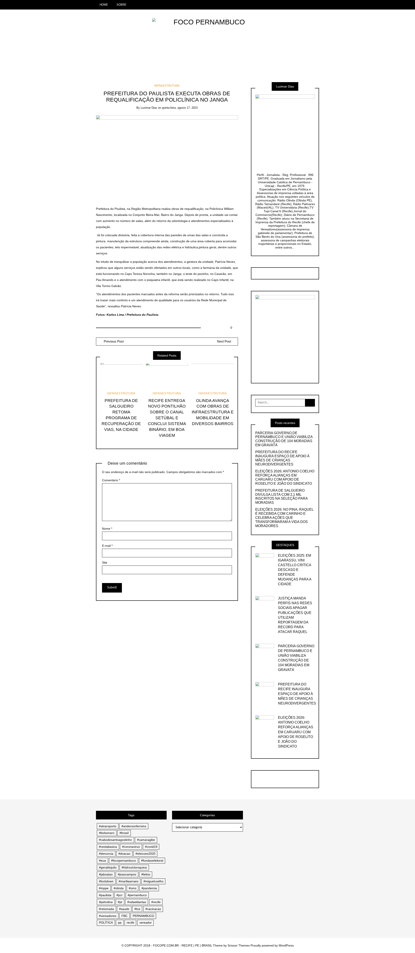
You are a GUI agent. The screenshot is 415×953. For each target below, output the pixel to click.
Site (104, 562)
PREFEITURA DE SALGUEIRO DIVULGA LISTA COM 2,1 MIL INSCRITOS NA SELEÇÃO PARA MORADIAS (281, 497)
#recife (156, 902)
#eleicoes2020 (145, 853)
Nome (107, 528)
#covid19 (151, 846)
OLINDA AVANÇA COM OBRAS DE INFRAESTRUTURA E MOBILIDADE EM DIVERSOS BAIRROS (213, 412)
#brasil (124, 833)
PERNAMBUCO (143, 916)
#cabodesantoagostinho (115, 839)
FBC (124, 916)
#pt (120, 902)
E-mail (107, 545)
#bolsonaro (106, 833)
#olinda (119, 888)
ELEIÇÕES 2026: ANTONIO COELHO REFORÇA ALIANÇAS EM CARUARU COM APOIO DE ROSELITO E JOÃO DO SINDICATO (284, 477)
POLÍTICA (106, 922)
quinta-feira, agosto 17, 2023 (180, 107)
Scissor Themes (239, 945)
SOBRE (121, 4)
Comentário (111, 480)
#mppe (104, 888)
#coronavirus (131, 846)
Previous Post (113, 341)
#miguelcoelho (153, 881)
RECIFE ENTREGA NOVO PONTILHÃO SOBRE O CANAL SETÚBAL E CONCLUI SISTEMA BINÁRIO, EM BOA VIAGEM (167, 418)
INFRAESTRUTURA (167, 85)
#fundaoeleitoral (152, 860)
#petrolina (106, 902)
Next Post (224, 341)
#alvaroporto (107, 826)
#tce (137, 909)
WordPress (286, 945)
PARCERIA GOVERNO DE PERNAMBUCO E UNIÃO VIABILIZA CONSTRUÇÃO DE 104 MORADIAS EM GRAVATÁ (284, 439)
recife (130, 922)
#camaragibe (146, 839)
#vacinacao (153, 909)
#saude (124, 909)
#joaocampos (127, 874)
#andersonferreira (133, 826)
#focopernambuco (123, 860)
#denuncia (106, 853)
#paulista (105, 895)
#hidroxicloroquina (134, 867)
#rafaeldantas (136, 902)
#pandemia (149, 888)
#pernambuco (137, 895)
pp (119, 922)
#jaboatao (106, 874)
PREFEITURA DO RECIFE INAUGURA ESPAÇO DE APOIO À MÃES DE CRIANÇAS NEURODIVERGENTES (282, 458)
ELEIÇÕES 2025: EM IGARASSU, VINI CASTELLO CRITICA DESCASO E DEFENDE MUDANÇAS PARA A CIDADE (294, 570)
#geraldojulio (108, 867)
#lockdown (106, 881)
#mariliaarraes (128, 881)
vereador (145, 922)
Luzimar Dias (149, 107)
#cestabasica (108, 846)
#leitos (145, 874)
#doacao (124, 853)
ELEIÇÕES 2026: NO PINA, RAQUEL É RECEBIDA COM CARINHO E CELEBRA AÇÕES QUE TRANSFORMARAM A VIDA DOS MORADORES (284, 518)
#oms (132, 888)
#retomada (106, 909)
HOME (104, 4)
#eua (102, 860)
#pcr (120, 895)
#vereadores (107, 916)
